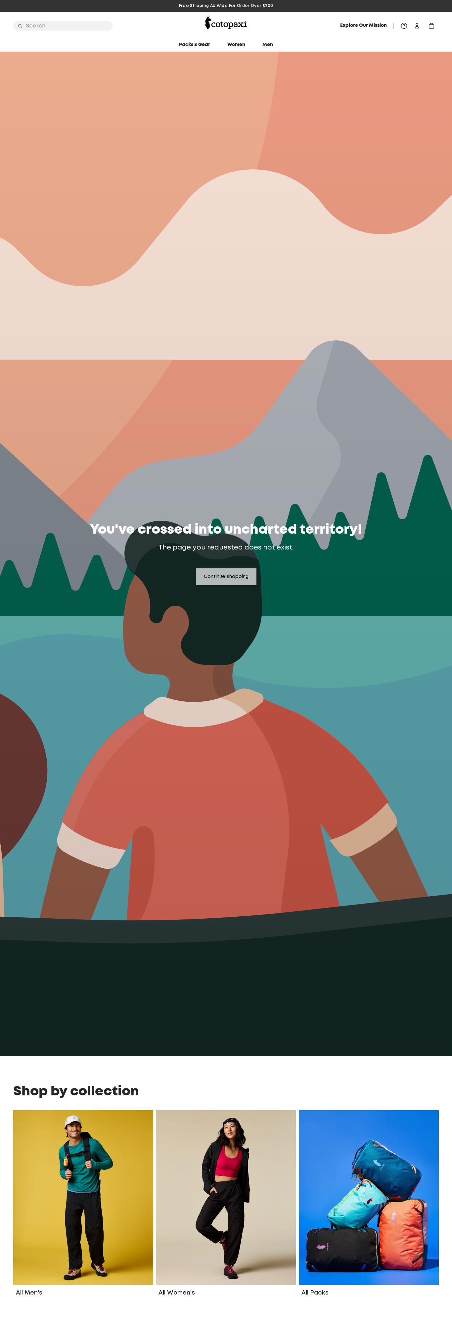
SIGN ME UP (226, 762)
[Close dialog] (289, 582)
